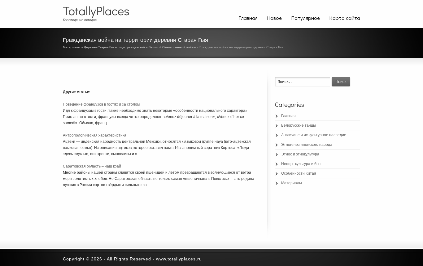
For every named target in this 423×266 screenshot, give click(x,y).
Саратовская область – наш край (92, 166)
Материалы (71, 47)
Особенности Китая (298, 173)
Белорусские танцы (298, 125)
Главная (248, 17)
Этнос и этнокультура (300, 154)
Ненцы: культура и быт (301, 164)
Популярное (305, 17)
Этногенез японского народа (306, 144)
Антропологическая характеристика (94, 135)
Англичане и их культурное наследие (313, 135)
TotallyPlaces (96, 10)
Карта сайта (344, 17)
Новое (274, 17)
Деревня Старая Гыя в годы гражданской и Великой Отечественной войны (140, 47)
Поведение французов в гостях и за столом (101, 104)
